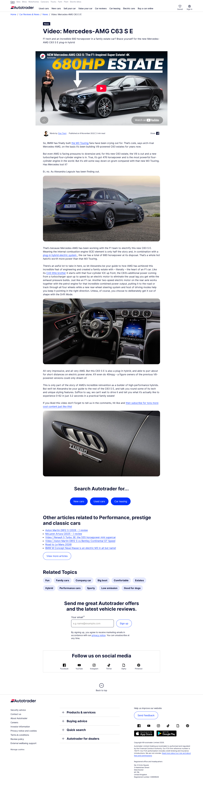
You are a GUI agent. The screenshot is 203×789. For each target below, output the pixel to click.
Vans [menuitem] (18, 2)
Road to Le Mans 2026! (58, 544)
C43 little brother (56, 272)
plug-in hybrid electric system (60, 255)
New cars (56, 8)
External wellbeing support (23, 743)
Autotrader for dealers (83, 738)
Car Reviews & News (29, 14)
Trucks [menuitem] (53, 2)
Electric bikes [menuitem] (75, 2)
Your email (77, 617)
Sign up (124, 623)
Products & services (81, 712)
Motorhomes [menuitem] (34, 2)
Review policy (17, 739)
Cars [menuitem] (13, 2)
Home (13, 14)
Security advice (18, 710)
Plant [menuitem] (66, 2)
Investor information (20, 726)
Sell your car (70, 8)
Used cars (44, 8)
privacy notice (99, 635)
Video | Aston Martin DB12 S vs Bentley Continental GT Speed (80, 540)
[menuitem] (44, 9)
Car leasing (114, 8)
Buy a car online (145, 8)
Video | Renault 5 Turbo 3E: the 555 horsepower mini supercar (80, 537)
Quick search (76, 730)
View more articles (57, 556)
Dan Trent (62, 133)
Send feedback (146, 715)
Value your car (85, 8)
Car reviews (101, 8)
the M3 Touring (80, 143)
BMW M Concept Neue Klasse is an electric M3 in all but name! (80, 547)
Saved (180, 9)
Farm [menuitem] (60, 2)
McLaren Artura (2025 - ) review (63, 533)
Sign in (189, 9)
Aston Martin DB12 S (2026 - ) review (66, 530)
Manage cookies (17, 749)
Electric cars (129, 8)
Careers (14, 722)
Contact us (16, 714)
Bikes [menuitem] (24, 2)
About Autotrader (19, 718)
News (45, 14)
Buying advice (77, 721)
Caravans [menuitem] (45, 2)
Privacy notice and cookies (24, 730)
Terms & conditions (20, 735)
